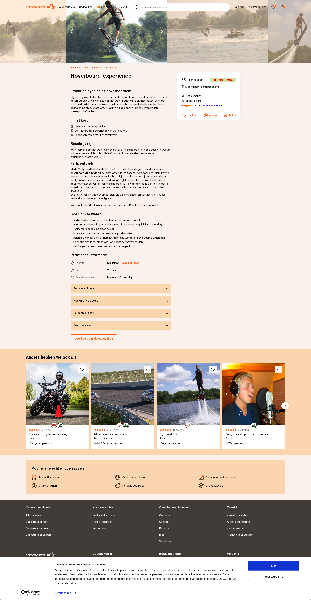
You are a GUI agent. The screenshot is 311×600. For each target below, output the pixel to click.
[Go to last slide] (72, 31)
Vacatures (165, 541)
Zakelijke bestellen (237, 515)
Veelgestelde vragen (104, 515)
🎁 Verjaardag (105, 7)
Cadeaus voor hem (37, 521)
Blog (161, 534)
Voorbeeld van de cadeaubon (94, 338)
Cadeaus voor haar (37, 528)
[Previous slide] (26, 405)
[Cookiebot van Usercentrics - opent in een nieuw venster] (30, 593)
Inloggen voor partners (240, 534)
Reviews (239, 7)
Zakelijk (123, 7)
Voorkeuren (271, 576)
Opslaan (192, 115)
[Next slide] (161, 31)
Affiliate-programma (239, 521)
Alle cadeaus (67, 7)
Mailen (232, 115)
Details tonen (62, 592)
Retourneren (100, 528)
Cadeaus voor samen (38, 534)
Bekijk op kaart (130, 262)
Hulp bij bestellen (102, 521)
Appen (213, 115)
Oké (273, 565)
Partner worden (236, 528)
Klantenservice (257, 7)
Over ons (164, 515)
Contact (164, 521)
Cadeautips (86, 7)
